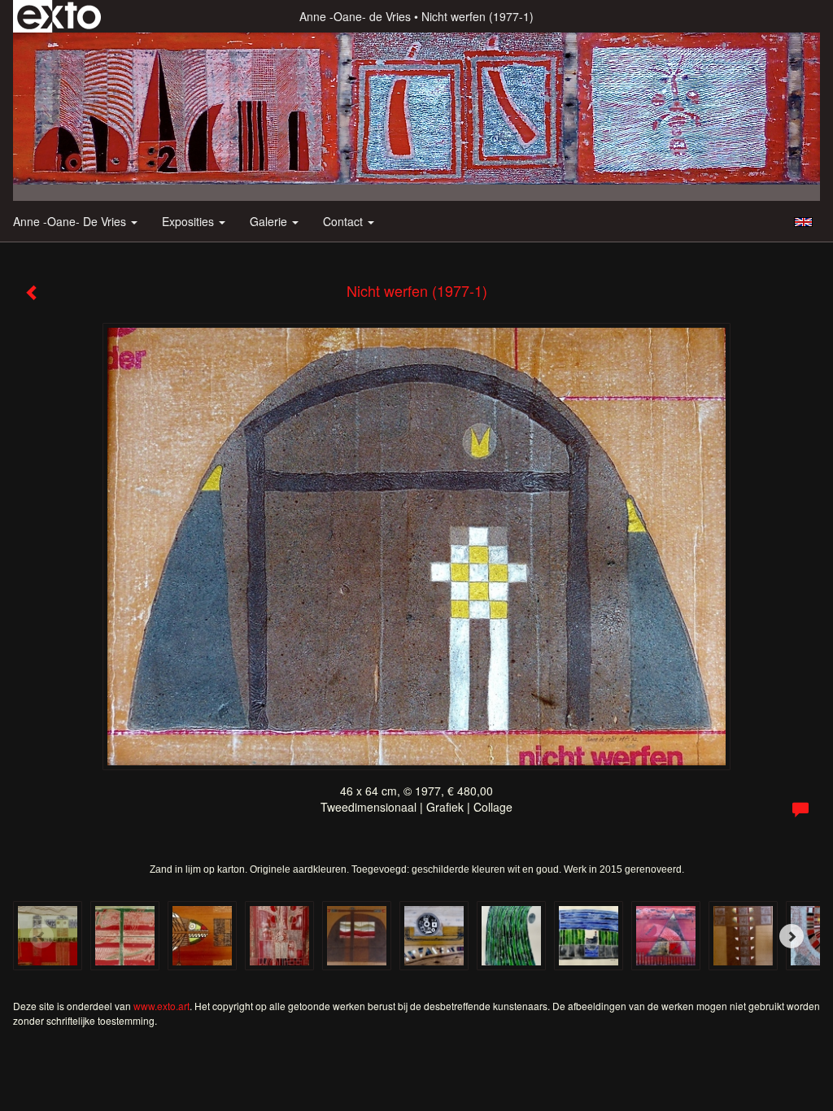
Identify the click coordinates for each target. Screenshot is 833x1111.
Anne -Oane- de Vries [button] (71, 221)
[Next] (791, 936)
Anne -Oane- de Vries (355, 16)
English (803, 222)
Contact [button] (344, 221)
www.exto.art (161, 1006)
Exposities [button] (189, 221)
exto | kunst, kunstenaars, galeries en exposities (59, 16)
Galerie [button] (270, 221)
